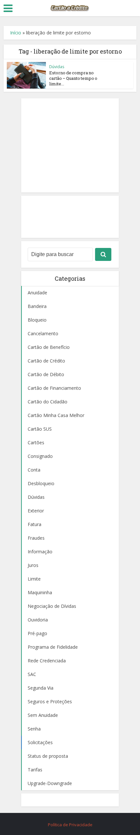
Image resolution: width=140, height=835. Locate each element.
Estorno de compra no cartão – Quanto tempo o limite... (73, 78)
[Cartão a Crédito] (70, 7)
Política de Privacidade (70, 825)
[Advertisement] (70, 145)
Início (15, 33)
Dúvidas (56, 66)
